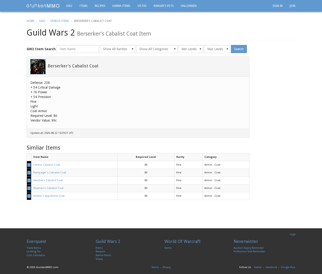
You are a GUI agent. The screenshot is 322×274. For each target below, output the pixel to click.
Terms (155, 267)
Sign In (277, 6)
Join (292, 6)
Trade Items (34, 247)
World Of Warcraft (183, 241)
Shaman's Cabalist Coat (48, 188)
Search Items (59, 21)
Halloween (189, 6)
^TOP (292, 234)
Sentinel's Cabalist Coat (48, 180)
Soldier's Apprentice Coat (49, 195)
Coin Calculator (36, 255)
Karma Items (121, 6)
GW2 (69, 6)
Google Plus (288, 267)
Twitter (258, 267)
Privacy (167, 267)
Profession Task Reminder (249, 251)
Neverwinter (246, 241)
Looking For (34, 251)
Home (30, 21)
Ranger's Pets (164, 6)
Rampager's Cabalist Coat (49, 172)
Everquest (36, 241)
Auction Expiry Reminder (249, 247)
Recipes (100, 6)
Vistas (142, 6)
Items (83, 6)
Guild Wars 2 (108, 241)
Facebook (271, 267)
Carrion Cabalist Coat (46, 164)
